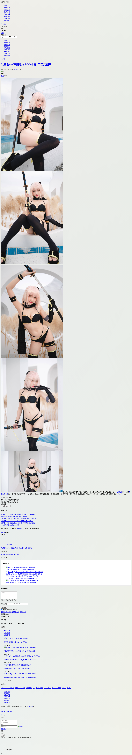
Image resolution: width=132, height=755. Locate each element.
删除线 (17, 612)
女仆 (2, 688)
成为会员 (7, 20)
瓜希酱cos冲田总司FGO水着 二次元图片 (26, 64)
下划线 (9, 612)
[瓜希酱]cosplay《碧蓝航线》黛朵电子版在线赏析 (16, 548)
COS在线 (7, 8)
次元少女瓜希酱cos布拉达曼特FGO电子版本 (20, 569)
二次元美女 (48, 688)
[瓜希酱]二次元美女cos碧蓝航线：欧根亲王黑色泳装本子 (19, 514)
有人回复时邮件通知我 (10, 610)
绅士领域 (7, 16)
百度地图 (7, 696)
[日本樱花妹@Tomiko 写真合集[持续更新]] (67, 665)
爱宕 (27, 688)
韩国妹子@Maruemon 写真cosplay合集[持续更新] (19, 651)
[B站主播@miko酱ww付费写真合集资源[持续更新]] (67, 674)
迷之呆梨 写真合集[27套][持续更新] (15, 642)
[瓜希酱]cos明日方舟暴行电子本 (11, 554)
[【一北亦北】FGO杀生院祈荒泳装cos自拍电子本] (67, 576)
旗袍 (16, 688)
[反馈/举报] (10, 532)
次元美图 (7, 12)
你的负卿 (12, 688)
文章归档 (7, 692)
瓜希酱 (3, 59)
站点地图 (7, 694)
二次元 (23, 688)
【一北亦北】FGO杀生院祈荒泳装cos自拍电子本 (21, 578)
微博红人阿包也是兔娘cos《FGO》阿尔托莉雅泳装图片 (18, 523)
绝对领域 (69, 688)
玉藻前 (59, 688)
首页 (5, 5)
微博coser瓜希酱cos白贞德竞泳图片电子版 (14, 516)
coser (65, 688)
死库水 (38, 688)
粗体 (2, 612)
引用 (21, 612)
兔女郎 (53, 688)
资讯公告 (7, 18)
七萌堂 (19, 529)
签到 (15, 600)
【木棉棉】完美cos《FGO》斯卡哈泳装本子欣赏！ (17, 521)
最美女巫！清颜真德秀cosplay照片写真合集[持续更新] (21, 660)
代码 (24, 612)
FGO (120, 494)
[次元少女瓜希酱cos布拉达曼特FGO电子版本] (67, 567)
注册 (7, 2)
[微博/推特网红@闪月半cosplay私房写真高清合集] (67, 580)
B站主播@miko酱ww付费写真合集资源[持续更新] (20, 677)
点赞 (3, 532)
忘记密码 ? (4, 729)
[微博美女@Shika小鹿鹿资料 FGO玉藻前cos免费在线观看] (67, 572)
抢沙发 (16, 69)
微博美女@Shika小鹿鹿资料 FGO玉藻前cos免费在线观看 (24, 574)
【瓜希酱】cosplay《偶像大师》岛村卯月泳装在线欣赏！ (19, 518)
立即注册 (7, 506)
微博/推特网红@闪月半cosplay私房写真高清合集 (21, 582)
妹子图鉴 (7, 14)
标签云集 (7, 698)
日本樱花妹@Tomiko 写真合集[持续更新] (17, 668)
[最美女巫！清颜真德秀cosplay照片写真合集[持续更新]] (67, 656)
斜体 (5, 612)
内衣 (45, 688)
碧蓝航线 (30, 688)
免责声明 (7, 702)
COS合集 (7, 10)
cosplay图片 (6, 688)
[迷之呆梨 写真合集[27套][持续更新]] (67, 638)
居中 (13, 612)
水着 (6, 494)
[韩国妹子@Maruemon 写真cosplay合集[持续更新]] (67, 647)
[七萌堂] (3, 24)
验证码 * (3, 604)
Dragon (31, 706)
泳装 (63, 688)
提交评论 (3, 607)
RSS (2, 709)
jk (9, 688)
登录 (2, 2)
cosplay (34, 688)
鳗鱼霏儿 (19, 688)
